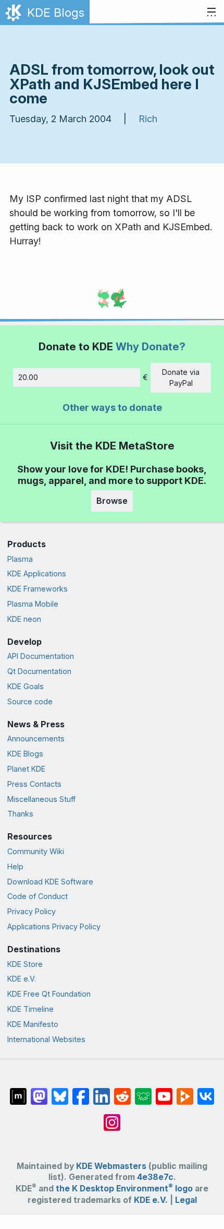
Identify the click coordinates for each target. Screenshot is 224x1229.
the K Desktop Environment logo (124, 1188)
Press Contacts (34, 783)
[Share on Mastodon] (39, 1091)
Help (15, 866)
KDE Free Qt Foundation (49, 993)
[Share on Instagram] (112, 1117)
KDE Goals (25, 686)
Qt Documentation (39, 671)
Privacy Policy (31, 911)
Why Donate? (150, 346)
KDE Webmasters (111, 1166)
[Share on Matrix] (18, 1091)
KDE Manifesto (32, 1024)
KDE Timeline (30, 1009)
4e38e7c (155, 1177)
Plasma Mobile (32, 603)
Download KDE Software (50, 881)
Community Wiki (35, 851)
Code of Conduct (37, 896)
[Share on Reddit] (122, 1091)
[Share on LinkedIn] (101, 1091)
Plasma (20, 558)
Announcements (36, 738)
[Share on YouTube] (164, 1091)
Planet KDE (26, 768)
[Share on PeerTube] (185, 1091)
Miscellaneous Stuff (41, 799)
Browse (112, 500)
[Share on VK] (205, 1091)
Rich (148, 118)
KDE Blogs (25, 753)
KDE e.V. (21, 978)
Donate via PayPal (181, 378)
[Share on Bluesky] (60, 1091)
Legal (186, 1200)
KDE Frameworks (37, 588)
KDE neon (24, 618)
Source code (30, 701)
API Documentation (40, 656)
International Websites (46, 1039)
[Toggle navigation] (211, 12)
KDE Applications (36, 573)
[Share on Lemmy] (143, 1091)
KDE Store (25, 964)
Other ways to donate (112, 407)
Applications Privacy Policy (54, 926)
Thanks (20, 813)
